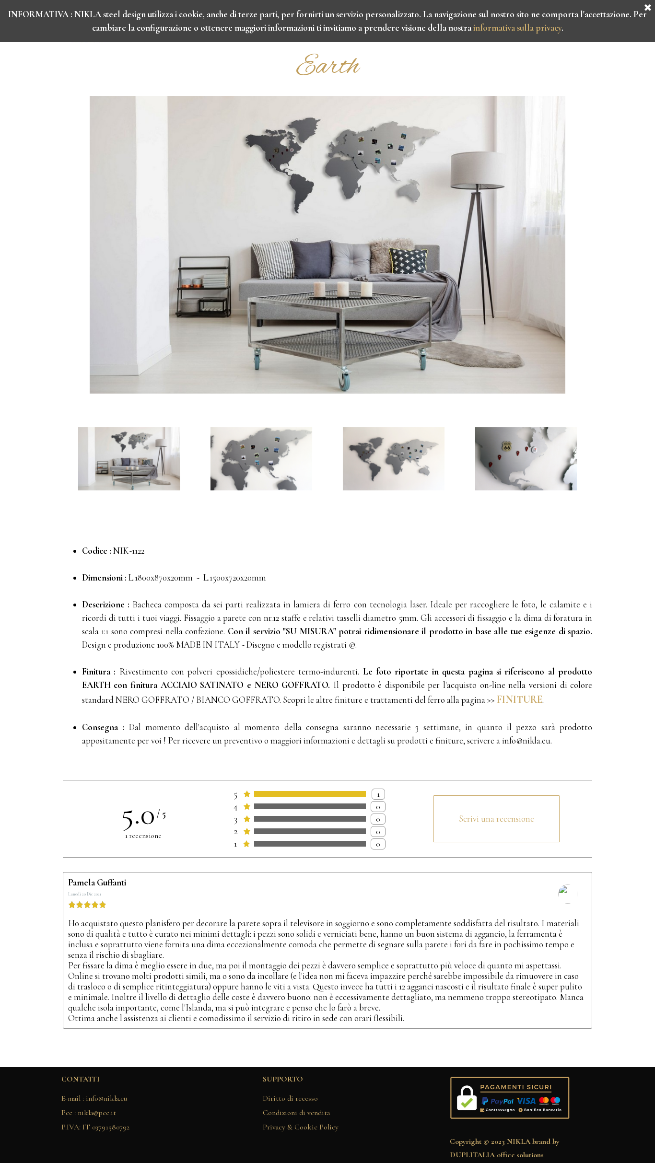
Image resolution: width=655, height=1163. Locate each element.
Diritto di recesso (290, 1098)
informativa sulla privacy (517, 28)
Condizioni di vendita (296, 1112)
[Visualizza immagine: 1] (129, 459)
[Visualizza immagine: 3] (394, 459)
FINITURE (519, 699)
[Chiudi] (648, 8)
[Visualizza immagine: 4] (526, 459)
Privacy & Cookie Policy (301, 1127)
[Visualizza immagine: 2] (261, 459)
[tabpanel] (327, 67)
